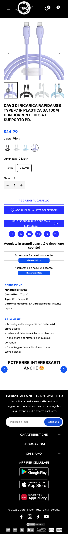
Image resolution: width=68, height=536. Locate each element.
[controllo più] (22, 185)
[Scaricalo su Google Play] (34, 471)
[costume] (21, 516)
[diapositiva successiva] (59, 53)
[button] (11, 90)
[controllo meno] (7, 185)
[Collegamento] (29, 234)
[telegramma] (47, 234)
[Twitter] (20, 234)
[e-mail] (38, 234)
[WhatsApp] (55, 234)
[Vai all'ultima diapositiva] (9, 53)
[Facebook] (12, 234)
